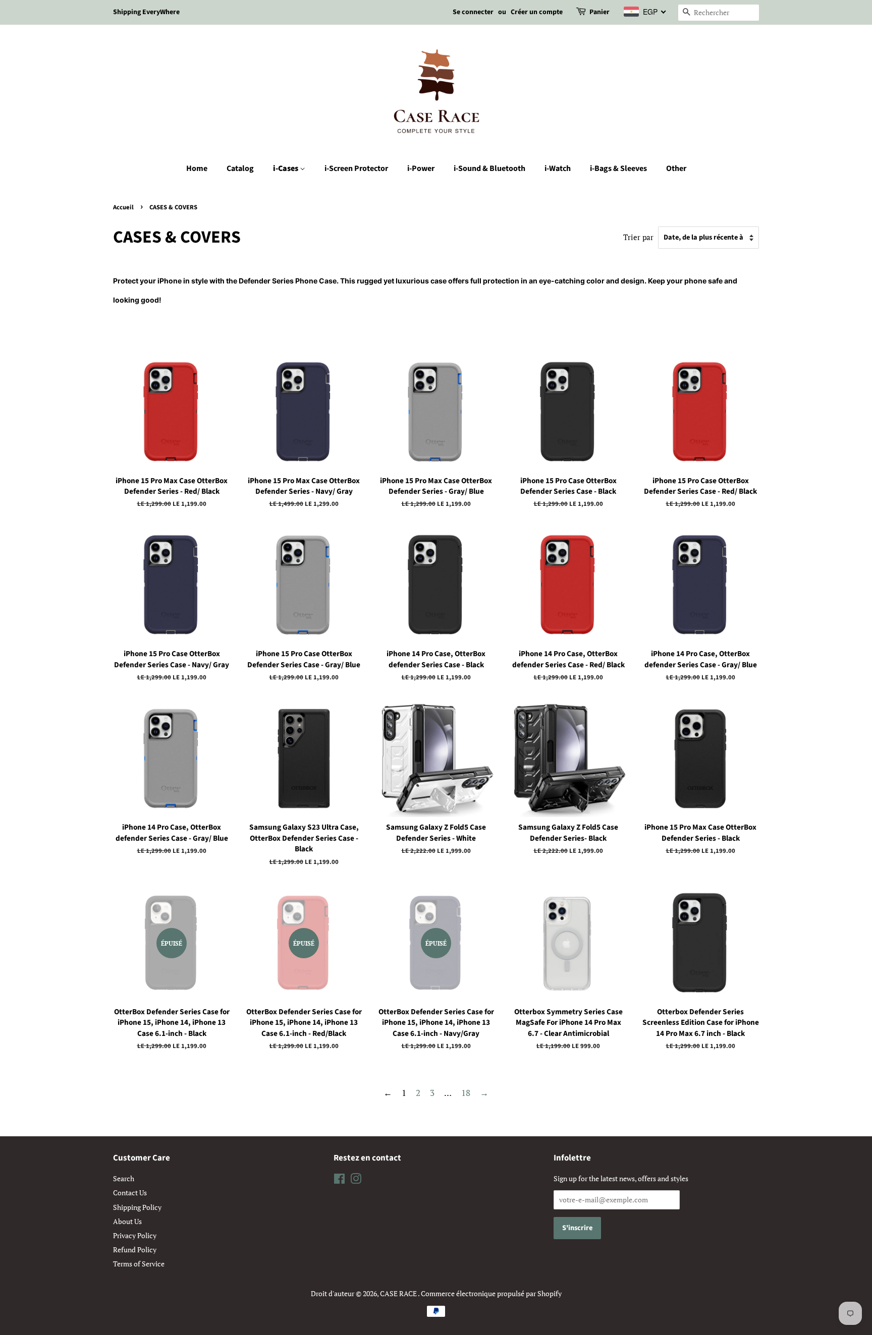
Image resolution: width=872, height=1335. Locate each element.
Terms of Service (139, 1263)
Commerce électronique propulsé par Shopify (491, 1293)
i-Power (420, 168)
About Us (127, 1221)
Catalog (240, 168)
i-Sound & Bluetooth (489, 168)
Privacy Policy (134, 1235)
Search (123, 1178)
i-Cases (286, 168)
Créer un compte (537, 12)
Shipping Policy (137, 1207)
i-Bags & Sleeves (618, 168)
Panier (599, 12)
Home (196, 168)
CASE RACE (399, 1293)
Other (676, 168)
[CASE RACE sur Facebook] (339, 1180)
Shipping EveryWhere (146, 12)
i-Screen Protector (356, 168)
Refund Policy (134, 1249)
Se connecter (473, 12)
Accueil (123, 207)
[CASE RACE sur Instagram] (355, 1180)
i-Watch (557, 168)
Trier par (638, 237)
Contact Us (130, 1192)
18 (465, 1092)
